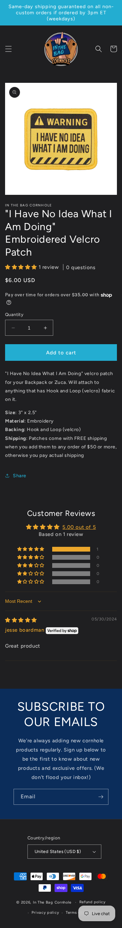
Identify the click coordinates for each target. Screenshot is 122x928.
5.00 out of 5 (79, 527)
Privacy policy (45, 912)
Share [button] (19, 476)
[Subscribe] (100, 797)
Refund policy (92, 902)
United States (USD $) (58, 851)
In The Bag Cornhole (52, 902)
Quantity (14, 314)
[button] (8, 48)
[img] (21, 620)
